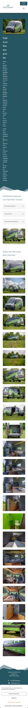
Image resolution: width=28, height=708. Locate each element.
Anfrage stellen (23, 3)
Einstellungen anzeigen (14, 702)
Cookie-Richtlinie (8, 705)
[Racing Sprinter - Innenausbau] (14, 275)
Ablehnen (14, 698)
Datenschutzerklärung (17, 705)
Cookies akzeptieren (14, 694)
